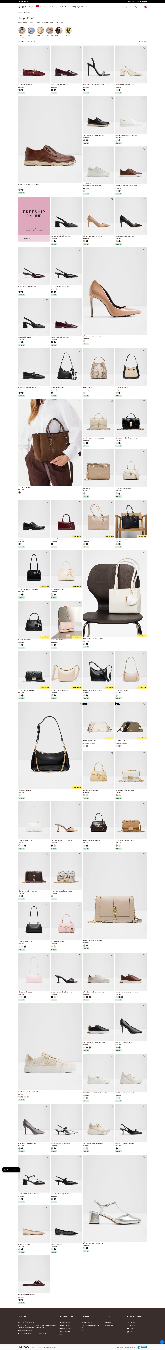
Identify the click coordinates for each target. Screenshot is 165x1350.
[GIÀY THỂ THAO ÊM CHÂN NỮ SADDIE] (50, 1046)
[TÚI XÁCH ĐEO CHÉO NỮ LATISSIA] (131, 770)
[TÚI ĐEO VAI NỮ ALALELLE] (34, 820)
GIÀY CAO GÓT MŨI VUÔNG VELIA (124, 1042)
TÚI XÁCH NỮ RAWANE (57, 539)
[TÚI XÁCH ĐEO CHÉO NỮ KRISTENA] (115, 895)
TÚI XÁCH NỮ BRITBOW (57, 589)
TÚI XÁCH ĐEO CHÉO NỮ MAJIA (59, 640)
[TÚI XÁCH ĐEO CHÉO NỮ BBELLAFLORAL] (66, 871)
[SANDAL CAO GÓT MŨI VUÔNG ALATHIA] (66, 820)
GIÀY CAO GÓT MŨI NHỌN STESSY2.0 (93, 336)
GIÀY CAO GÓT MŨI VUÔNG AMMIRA (125, 85)
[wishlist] (136, 7)
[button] (111, 1)
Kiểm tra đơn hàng (142, 1)
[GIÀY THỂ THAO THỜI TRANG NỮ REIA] (98, 165)
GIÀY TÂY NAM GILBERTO (24, 539)
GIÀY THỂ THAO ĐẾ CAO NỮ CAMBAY (125, 1093)
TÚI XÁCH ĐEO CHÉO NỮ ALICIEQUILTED (94, 438)
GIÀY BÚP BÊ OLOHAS (24, 1244)
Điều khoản (120, 1347)
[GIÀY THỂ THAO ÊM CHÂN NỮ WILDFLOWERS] (98, 1073)
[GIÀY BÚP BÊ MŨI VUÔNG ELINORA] (66, 317)
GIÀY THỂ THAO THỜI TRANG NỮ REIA (93, 186)
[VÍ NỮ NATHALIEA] (98, 468)
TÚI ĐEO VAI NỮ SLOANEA (122, 388)
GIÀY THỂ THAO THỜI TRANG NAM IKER (28, 185)
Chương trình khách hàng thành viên (90, 1326)
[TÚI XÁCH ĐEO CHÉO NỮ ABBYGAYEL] (66, 670)
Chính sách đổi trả (64, 1325)
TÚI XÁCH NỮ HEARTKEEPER (90, 790)
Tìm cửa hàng (130, 1)
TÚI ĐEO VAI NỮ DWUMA (89, 741)
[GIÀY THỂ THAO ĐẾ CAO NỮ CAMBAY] (131, 1073)
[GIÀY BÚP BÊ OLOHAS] (34, 1224)
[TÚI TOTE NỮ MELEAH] (50, 442)
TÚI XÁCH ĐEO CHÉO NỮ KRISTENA (92, 940)
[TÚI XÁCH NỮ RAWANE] (66, 519)
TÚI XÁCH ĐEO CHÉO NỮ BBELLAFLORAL (61, 891)
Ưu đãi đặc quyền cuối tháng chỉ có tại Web (82, 1)
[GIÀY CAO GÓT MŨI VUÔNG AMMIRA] (131, 64)
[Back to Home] (23, 1347)
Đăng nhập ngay (26, 238)
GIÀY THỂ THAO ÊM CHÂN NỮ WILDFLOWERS (95, 1093)
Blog (83, 1331)
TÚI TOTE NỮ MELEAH (24, 487)
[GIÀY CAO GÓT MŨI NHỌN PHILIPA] (131, 1123)
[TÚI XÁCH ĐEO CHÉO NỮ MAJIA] (66, 620)
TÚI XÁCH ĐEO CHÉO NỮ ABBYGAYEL (60, 690)
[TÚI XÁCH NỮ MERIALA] (98, 519)
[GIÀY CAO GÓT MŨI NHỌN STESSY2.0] (115, 291)
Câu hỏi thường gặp (64, 1322)
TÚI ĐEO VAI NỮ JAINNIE (121, 690)
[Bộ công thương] (142, 1347)
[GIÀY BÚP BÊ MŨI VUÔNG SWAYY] (66, 64)
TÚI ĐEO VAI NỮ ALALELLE (25, 841)
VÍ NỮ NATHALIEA (87, 488)
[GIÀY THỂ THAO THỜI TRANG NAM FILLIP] (131, 115)
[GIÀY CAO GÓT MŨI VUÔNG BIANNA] (115, 1198)
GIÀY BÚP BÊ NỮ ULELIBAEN (25, 85)
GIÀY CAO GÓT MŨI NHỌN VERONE (92, 236)
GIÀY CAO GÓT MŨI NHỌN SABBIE (27, 287)
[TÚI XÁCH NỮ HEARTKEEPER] (98, 770)
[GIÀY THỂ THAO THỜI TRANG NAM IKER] (50, 139)
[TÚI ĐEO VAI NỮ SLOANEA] (131, 367)
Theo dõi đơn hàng (64, 1332)
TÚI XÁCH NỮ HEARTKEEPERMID (123, 488)
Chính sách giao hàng (65, 1328)
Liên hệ (61, 1335)
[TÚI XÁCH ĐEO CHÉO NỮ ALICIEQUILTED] (98, 418)
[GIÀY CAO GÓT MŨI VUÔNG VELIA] (131, 1022)
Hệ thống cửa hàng (87, 1322)
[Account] (126, 7)
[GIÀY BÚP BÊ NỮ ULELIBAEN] (34, 64)
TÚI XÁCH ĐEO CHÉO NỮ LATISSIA (124, 790)
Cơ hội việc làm (108, 1325)
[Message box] (162, 1342)
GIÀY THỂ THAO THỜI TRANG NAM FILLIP (126, 135)
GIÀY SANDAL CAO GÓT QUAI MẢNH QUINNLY (95, 85)
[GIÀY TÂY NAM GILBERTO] (34, 519)
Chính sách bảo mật (130, 1347)
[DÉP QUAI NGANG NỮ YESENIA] (34, 1274)
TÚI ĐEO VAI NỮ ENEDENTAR (58, 388)
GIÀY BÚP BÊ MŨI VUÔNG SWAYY (59, 85)
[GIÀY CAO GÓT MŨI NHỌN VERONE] (98, 216)
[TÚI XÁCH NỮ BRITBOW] (66, 569)
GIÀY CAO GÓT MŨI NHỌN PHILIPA (124, 1143)
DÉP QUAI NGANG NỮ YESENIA (26, 1295)
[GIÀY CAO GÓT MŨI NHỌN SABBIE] (34, 266)
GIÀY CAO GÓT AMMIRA (24, 337)
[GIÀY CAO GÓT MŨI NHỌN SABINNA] (66, 1123)
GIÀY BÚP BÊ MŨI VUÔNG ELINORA (60, 337)
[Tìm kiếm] (131, 7)
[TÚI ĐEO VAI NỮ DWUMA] (98, 720)
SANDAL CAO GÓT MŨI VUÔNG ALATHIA (61, 841)
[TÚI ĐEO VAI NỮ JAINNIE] (131, 670)
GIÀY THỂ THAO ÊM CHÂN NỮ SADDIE (28, 1092)
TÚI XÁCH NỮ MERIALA (89, 539)
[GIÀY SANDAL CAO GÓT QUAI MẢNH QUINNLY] (98, 64)
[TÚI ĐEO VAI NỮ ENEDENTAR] (66, 367)
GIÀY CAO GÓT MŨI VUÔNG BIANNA (93, 1243)
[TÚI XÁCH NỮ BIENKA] (98, 367)
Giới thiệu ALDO (108, 1322)
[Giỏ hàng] (141, 7)
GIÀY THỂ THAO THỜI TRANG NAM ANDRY (94, 992)
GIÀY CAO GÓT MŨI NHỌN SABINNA (60, 1143)
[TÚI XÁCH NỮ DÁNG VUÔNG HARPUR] (115, 593)
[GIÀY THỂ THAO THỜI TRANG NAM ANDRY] (98, 972)
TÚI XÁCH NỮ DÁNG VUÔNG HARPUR (93, 639)
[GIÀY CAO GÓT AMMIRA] (34, 317)
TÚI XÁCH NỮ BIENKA (88, 388)
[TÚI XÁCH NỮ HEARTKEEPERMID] (131, 468)
